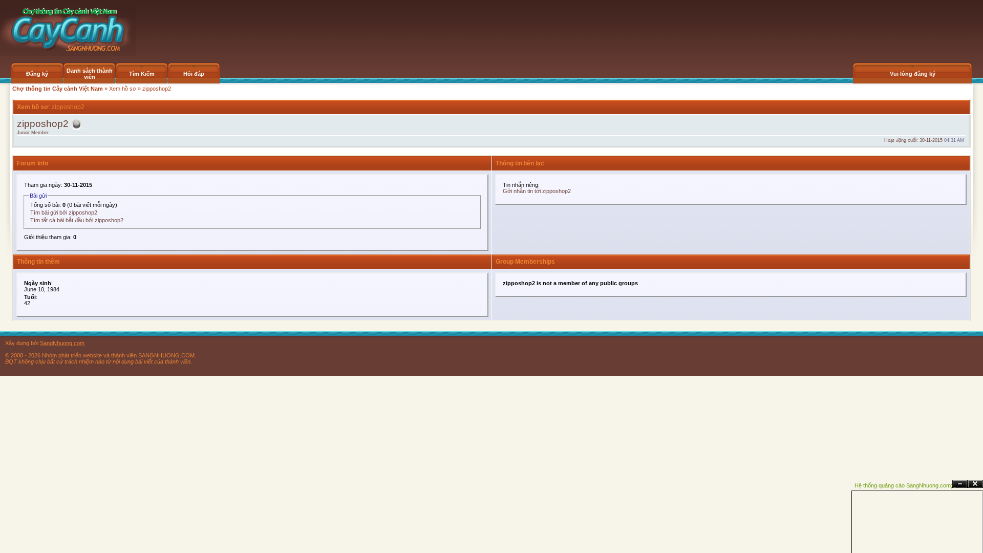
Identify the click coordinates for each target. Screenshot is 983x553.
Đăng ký (37, 74)
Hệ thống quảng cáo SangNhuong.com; (903, 485)
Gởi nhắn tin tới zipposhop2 (537, 191)
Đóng (975, 484)
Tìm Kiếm (142, 74)
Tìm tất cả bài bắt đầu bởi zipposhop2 (76, 220)
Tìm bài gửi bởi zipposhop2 (63, 212)
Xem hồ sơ (122, 89)
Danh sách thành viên (90, 74)
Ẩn (960, 484)
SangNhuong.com (62, 343)
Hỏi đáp (193, 74)
